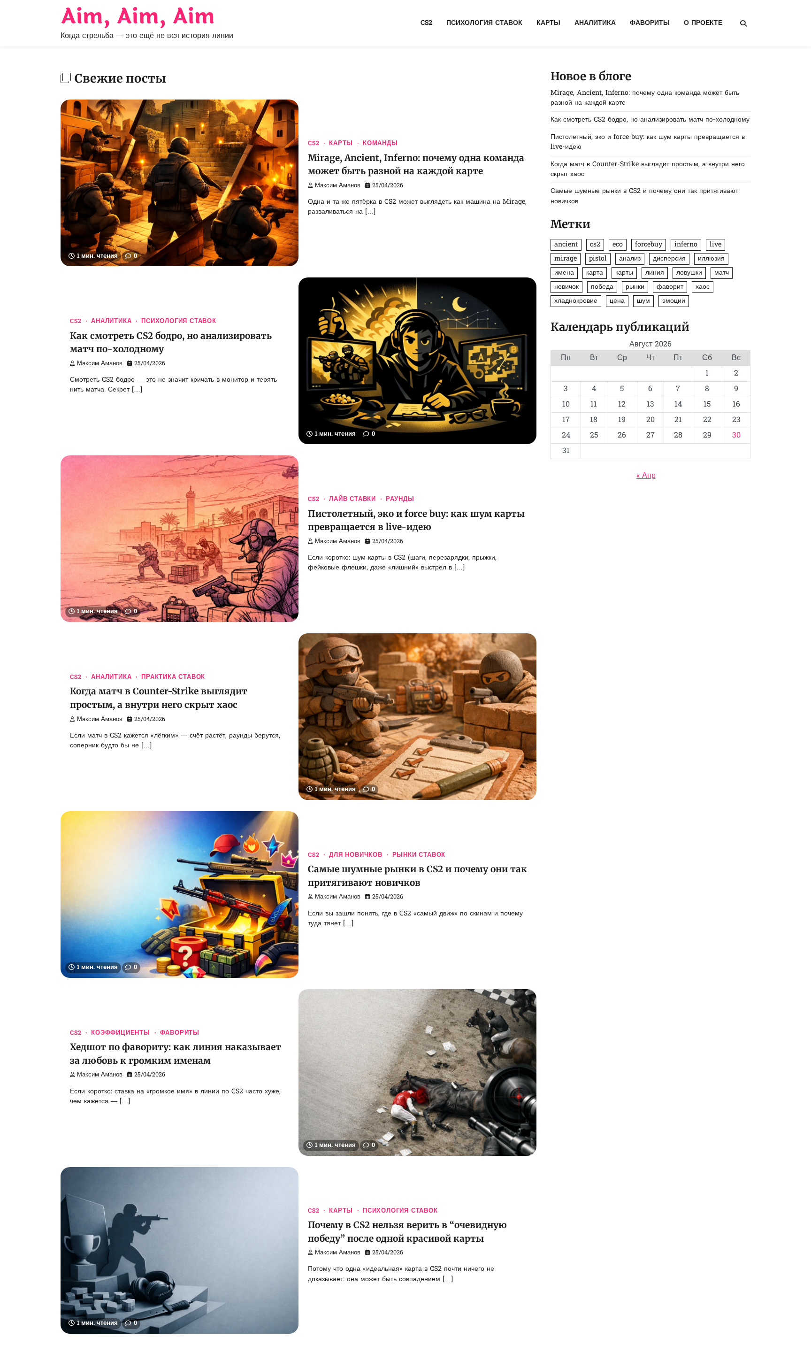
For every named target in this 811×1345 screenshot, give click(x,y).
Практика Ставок (173, 677)
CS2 (426, 23)
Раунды (400, 499)
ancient (566, 245)
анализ (630, 259)
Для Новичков (356, 855)
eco (617, 245)
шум (643, 301)
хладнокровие (575, 301)
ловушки (689, 273)
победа (602, 287)
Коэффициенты (120, 1033)
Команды (380, 143)
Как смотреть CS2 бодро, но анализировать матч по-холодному (650, 120)
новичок (566, 287)
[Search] (743, 23)
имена (564, 273)
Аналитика (595, 23)
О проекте (703, 23)
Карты (548, 23)
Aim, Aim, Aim (137, 16)
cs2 (595, 245)
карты (624, 273)
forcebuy (648, 245)
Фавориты (650, 23)
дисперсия (669, 259)
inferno (685, 245)
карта (594, 273)
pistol (598, 259)
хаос (703, 287)
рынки (635, 287)
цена (617, 301)
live (715, 245)
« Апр (646, 476)
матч (721, 273)
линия (654, 273)
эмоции (673, 301)
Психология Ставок (484, 23)
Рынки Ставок (419, 855)
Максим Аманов (337, 186)
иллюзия (711, 259)
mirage (565, 259)
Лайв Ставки (352, 499)
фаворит (670, 287)
